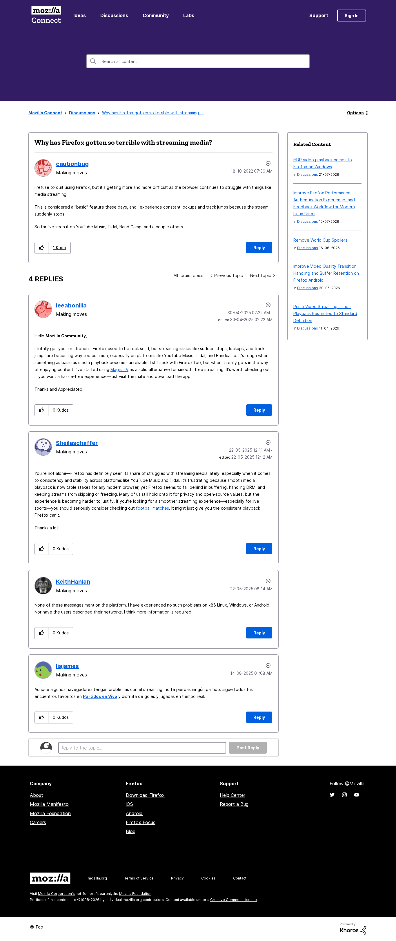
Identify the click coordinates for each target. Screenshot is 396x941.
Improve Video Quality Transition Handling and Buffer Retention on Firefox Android (326, 273)
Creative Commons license (233, 899)
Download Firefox (145, 795)
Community (156, 15)
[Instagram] (344, 794)
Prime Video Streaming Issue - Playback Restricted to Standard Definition (325, 313)
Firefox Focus (140, 822)
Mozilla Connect (46, 15)
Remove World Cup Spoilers (320, 240)
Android (134, 813)
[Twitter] (332, 794)
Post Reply (248, 747)
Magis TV (119, 369)
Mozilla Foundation (50, 813)
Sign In (352, 15)
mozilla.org (97, 878)
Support (318, 15)
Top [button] (39, 926)
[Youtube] (356, 794)
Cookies (208, 878)
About (36, 795)
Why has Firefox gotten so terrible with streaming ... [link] (153, 112)
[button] (41, 248)
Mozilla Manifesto (49, 804)
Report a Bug (234, 804)
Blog (130, 831)
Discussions (114, 15)
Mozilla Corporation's (56, 893)
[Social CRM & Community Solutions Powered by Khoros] (353, 928)
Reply (259, 247)
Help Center (232, 795)
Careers (38, 822)
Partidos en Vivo (100, 696)
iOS (129, 804)
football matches (152, 508)
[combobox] (198, 61)
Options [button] (355, 112)
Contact (239, 878)
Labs (188, 15)
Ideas (79, 15)
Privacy (177, 878)
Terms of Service (139, 878)
